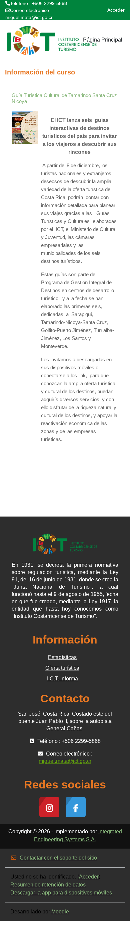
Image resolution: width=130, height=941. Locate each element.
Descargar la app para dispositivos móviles (61, 892)
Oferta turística (62, 668)
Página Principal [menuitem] (102, 40)
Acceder (116, 10)
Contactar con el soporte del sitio (58, 858)
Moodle (60, 911)
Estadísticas (62, 657)
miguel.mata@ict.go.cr (29, 17)
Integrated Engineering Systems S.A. (78, 835)
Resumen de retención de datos (48, 884)
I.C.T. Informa (62, 678)
